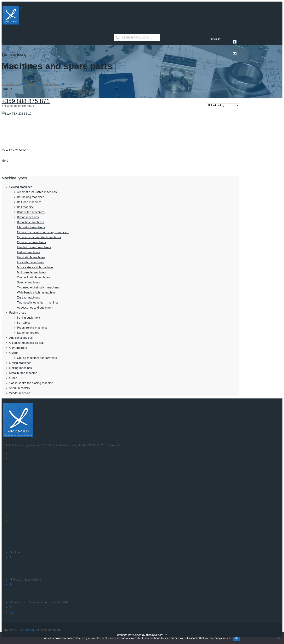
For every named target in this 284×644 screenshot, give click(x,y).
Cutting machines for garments (37, 357)
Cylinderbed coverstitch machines (39, 237)
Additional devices (21, 337)
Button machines (28, 217)
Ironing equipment (28, 317)
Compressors (18, 347)
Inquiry (7, 498)
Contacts (102, 39)
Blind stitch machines (31, 212)
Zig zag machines (28, 297)
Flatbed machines (28, 252)
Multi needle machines (31, 272)
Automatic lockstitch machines (37, 192)
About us (81, 39)
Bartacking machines (30, 197)
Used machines (19, 520)
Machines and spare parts (47, 39)
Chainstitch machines (31, 227)
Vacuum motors (19, 388)
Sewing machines (20, 187)
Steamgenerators (28, 332)
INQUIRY (215, 39)
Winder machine (19, 393)
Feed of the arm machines (34, 247)
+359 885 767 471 (49, 607)
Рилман (30, 629)
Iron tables (24, 322)
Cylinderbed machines (31, 242)
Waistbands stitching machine (36, 292)
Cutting (13, 352)
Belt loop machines (29, 202)
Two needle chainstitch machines (38, 287)
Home (16, 39)
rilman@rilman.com (27, 32)
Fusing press (17, 312)
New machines (19, 515)
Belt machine (25, 207)
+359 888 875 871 (26, 101)
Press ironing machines (32, 327)
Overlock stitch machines (33, 277)
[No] (279, 638)
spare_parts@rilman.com (82, 612)
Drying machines (20, 362)
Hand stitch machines (31, 257)
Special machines (28, 282)
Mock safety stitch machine (35, 267)
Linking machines (20, 367)
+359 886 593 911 (24, 584)
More (5, 160)
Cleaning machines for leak (26, 342)
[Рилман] (11, 16)
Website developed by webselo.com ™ (142, 634)
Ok (236, 638)
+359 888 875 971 (25, 557)
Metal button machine (23, 372)
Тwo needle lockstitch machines (38, 302)
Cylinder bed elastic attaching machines (43, 232)
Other (13, 378)
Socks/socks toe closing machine (31, 383)
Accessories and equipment (35, 307)
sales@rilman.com (52, 612)
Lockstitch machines (30, 262)
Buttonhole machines (30, 222)
